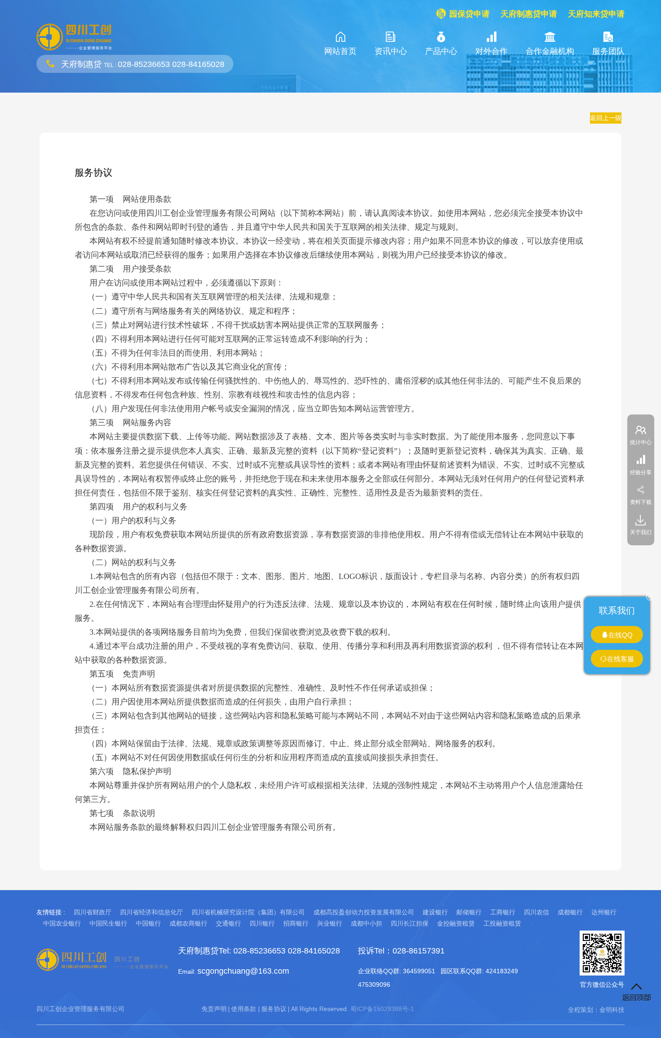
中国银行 (148, 923)
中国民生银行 (108, 923)
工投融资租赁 (502, 923)
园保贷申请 (469, 13)
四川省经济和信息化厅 (151, 912)
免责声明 (214, 1008)
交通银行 (228, 923)
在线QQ (620, 634)
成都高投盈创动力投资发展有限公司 (363, 912)
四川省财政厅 (93, 912)
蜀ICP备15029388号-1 (382, 1008)
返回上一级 (605, 117)
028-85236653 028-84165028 (171, 64)
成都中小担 (366, 923)
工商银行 (502, 912)
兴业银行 (329, 923)
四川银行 (262, 923)
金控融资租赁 (456, 923)
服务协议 (273, 1008)
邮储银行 (469, 912)
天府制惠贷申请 (528, 13)
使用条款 (243, 1008)
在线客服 (620, 659)
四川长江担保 (410, 923)
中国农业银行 (62, 923)
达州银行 (603, 912)
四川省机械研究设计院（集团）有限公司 (248, 912)
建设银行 (435, 912)
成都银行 (570, 912)
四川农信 (536, 912)
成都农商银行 (188, 923)
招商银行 (295, 923)
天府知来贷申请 (596, 13)
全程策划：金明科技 (596, 1009)
